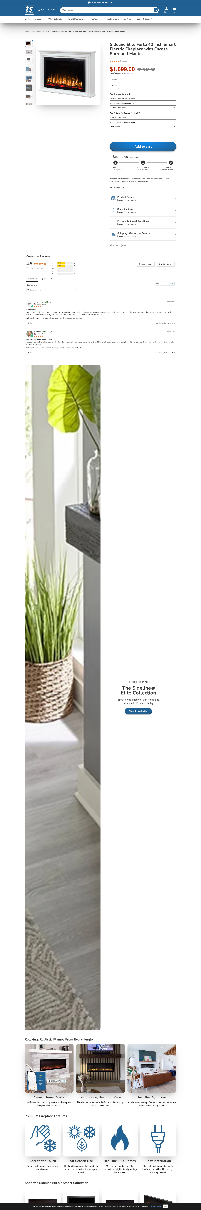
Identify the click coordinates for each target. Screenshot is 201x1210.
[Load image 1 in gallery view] (29, 43)
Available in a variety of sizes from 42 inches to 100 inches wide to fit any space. (152, 1104)
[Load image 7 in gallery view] (29, 96)
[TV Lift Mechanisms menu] (86, 19)
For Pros (127, 19)
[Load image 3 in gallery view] (29, 61)
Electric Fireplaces (33, 19)
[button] (169, 323)
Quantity (113, 80)
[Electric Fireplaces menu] (42, 19)
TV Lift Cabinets (54, 19)
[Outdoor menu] (100, 19)
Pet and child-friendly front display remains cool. (42, 1167)
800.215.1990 (48, 9)
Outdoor (95, 19)
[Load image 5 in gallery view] (29, 78)
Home (27, 31)
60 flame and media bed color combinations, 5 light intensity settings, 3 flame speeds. (120, 1169)
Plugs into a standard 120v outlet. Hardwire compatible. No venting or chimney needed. (158, 1169)
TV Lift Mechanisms (76, 19)
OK (165, 1206)
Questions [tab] (45, 279)
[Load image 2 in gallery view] (29, 52)
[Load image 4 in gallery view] (29, 69)
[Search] (156, 10)
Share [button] (31, 323)
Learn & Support (144, 19)
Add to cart (143, 146)
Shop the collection (138, 711)
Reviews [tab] (31, 279)
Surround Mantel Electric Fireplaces (45, 31)
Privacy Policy (156, 1206)
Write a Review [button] (166, 264)
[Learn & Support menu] (153, 19)
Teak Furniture (112, 19)
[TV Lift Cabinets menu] (63, 19)
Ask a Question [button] (146, 264)
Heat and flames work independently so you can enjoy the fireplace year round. (81, 1169)
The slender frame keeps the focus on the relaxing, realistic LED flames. (100, 1104)
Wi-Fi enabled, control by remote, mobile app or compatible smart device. (49, 1104)
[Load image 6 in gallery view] (29, 87)
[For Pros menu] (132, 19)
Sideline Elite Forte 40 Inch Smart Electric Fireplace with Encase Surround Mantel (54, 318)
